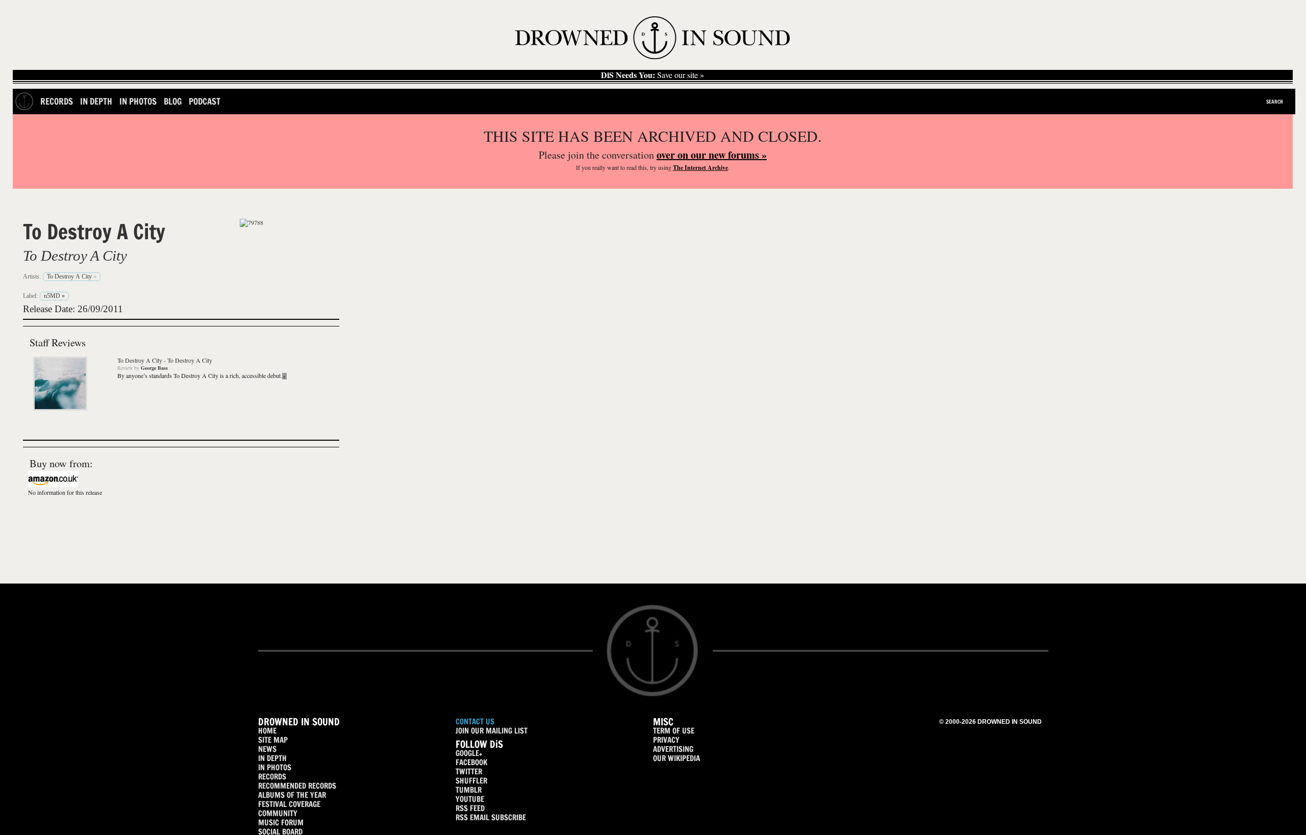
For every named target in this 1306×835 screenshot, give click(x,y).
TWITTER (469, 771)
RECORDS (272, 776)
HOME (267, 730)
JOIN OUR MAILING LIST (492, 730)
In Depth (96, 101)
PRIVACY (666, 740)
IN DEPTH (272, 758)
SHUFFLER (471, 780)
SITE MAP (273, 740)
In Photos (138, 101)
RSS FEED (470, 808)
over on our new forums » (712, 154)
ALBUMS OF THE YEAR (292, 795)
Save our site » (652, 75)
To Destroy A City (94, 231)
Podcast (204, 101)
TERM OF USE (673, 730)
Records (56, 101)
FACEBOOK (471, 762)
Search (1274, 101)
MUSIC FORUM (281, 822)
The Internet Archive (700, 167)
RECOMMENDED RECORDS (297, 785)
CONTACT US (475, 721)
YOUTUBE (470, 799)
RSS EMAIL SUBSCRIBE (491, 817)
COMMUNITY (277, 813)
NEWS (267, 749)
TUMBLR (469, 790)
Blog (173, 101)
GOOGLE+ (469, 753)
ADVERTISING (673, 749)
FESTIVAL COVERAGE (289, 804)
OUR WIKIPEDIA (676, 758)
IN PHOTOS (274, 767)
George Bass (154, 367)
